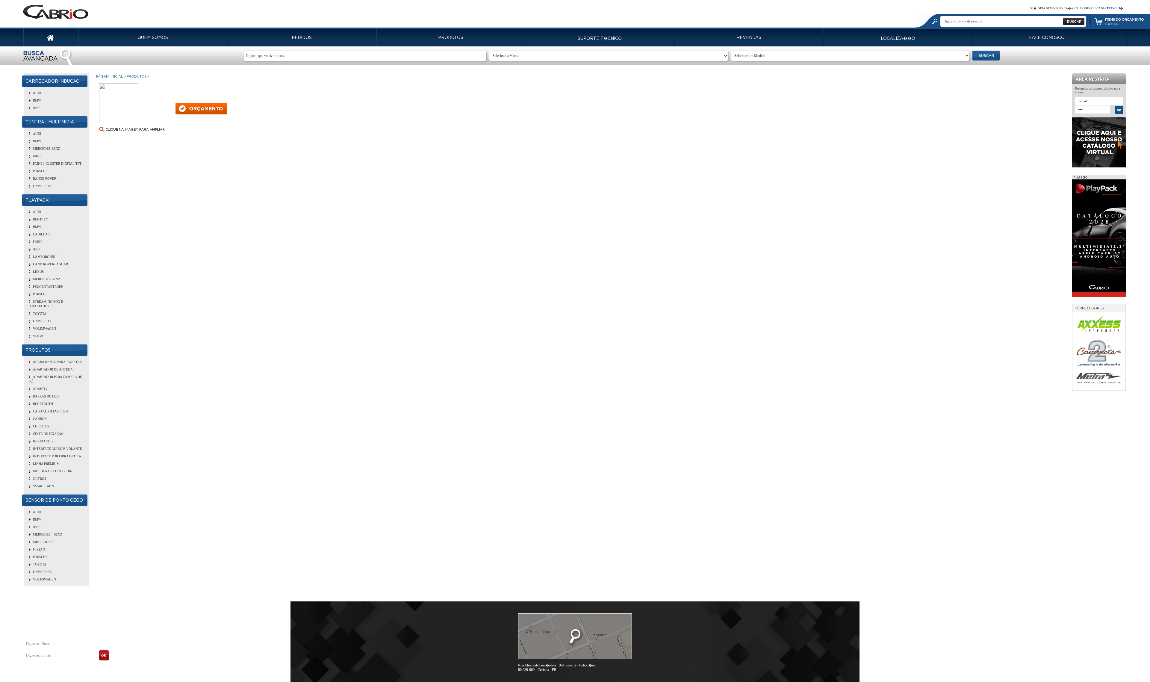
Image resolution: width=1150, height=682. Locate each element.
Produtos (450, 38)
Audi (37, 93)
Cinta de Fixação (48, 433)
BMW (37, 100)
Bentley (40, 219)
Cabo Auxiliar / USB (50, 411)
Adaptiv (40, 389)
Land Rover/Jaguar (50, 264)
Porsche (40, 294)
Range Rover (44, 178)
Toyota (39, 313)
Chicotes (41, 426)
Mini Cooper (44, 542)
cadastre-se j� (1109, 8)
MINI (37, 156)
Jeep (36, 108)
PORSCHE (40, 171)
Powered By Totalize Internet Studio (1096, 666)
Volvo (38, 336)
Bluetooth (43, 404)
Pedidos (302, 38)
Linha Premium (46, 463)
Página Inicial (109, 76)
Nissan (39, 549)
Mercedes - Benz (47, 534)
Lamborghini (45, 256)
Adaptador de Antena (53, 369)
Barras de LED (46, 396)
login (1085, 8)
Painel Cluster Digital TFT (57, 163)
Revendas (748, 38)
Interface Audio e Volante (57, 448)
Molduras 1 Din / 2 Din (52, 471)
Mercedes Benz (46, 148)
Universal (42, 186)
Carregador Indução (52, 81)
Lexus (38, 271)
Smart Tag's (43, 486)
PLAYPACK (37, 200)
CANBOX (40, 419)
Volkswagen (44, 328)
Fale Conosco (1047, 38)
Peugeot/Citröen (48, 286)
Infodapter (43, 441)
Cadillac (41, 234)
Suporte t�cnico (600, 39)
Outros (39, 478)
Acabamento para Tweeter (57, 362)
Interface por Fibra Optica (57, 456)
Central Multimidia (49, 122)
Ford (37, 242)
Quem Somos (152, 38)
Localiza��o (898, 39)
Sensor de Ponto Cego (54, 500)
